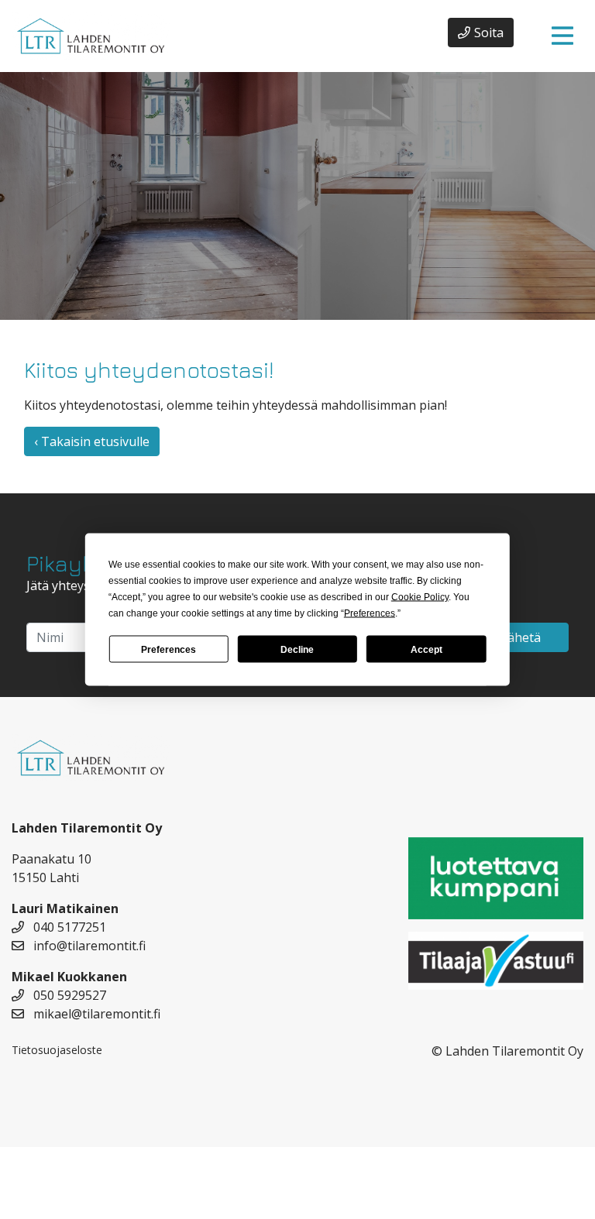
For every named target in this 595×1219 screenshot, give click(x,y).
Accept (426, 649)
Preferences (168, 649)
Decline (297, 649)
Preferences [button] (369, 613)
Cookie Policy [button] (420, 597)
